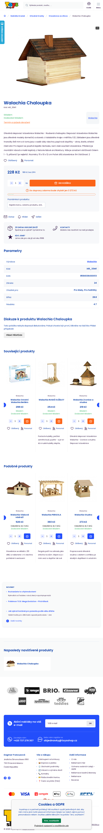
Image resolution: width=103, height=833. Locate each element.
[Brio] (51, 690)
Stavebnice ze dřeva (58, 16)
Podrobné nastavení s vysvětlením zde (51, 826)
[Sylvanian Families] (42, 701)
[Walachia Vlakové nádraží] (19, 488)
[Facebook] (5, 778)
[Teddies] (61, 701)
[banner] (11, 5)
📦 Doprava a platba (47, 763)
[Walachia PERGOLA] (51, 488)
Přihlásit (90, 723)
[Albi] (12, 690)
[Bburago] (32, 690)
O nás (73, 759)
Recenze (75, 780)
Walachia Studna (83, 515)
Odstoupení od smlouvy (49, 759)
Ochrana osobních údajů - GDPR (83, 767)
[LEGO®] (22, 701)
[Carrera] (71, 690)
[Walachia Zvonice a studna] (83, 373)
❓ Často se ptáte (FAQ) (49, 781)
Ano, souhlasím (51, 821)
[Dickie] (90, 690)
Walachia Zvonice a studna (83, 401)
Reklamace (76, 776)
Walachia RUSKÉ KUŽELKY (51, 400)
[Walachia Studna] (83, 488)
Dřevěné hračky (37, 16)
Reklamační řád (78, 763)
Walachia (92, 117)
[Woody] (81, 701)
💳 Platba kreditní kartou (49, 777)
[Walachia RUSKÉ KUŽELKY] (51, 373)
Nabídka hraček (18, 16)
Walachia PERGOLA (51, 515)
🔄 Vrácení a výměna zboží (50, 770)
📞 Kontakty (43, 774)
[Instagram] (9, 778)
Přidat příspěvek (14, 335)
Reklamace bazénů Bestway (83, 773)
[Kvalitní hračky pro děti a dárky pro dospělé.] (5, 16)
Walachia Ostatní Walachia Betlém (20, 401)
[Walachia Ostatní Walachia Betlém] (19, 373)
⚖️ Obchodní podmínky (48, 766)
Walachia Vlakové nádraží (19, 516)
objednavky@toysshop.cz (60, 740)
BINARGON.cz (93, 824)
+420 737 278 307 (24, 740)
